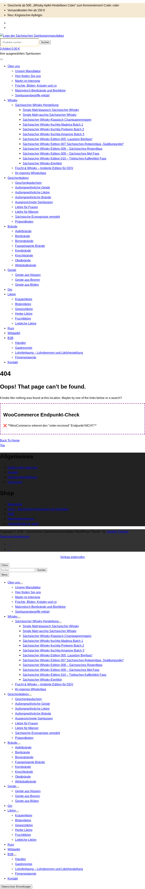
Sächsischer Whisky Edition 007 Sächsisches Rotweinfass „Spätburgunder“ (73, 144)
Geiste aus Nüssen (28, 274)
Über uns (14, 66)
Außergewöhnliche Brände (33, 197)
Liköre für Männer (27, 211)
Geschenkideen (18, 177)
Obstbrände (23, 260)
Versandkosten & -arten (23, 523)
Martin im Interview (27, 80)
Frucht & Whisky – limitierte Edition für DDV (44, 168)
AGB (11, 514)
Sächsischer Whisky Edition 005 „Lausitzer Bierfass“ (58, 139)
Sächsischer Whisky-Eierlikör (42, 163)
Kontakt (13, 362)
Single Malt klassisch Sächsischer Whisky (51, 110)
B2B (10, 338)
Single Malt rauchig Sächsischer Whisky (49, 114)
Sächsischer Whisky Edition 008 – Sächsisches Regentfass (62, 148)
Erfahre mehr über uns (22, 467)
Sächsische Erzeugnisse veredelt (37, 216)
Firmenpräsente (25, 357)
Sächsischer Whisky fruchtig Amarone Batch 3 (53, 134)
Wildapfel (14, 333)
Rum (11, 328)
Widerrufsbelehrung (21, 518)
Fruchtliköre (23, 318)
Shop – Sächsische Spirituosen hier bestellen (38, 509)
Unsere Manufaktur (28, 71)
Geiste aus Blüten (27, 284)
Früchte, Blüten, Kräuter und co (36, 85)
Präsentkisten (24, 221)
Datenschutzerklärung (22, 477)
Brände (12, 226)
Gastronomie (23, 347)
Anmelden (14, 23)
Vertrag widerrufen (72, 557)
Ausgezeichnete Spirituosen (34, 202)
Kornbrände (23, 250)
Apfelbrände (23, 231)
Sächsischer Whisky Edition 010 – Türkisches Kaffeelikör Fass (64, 158)
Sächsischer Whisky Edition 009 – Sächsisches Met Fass (61, 153)
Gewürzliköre (24, 309)
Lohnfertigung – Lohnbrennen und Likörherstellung (49, 352)
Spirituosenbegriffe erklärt (32, 95)
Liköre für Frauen (26, 207)
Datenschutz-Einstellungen (16, 886)
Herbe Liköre (23, 313)
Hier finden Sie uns (28, 76)
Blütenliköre (23, 304)
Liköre (12, 294)
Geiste (12, 270)
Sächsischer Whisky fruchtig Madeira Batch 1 (53, 124)
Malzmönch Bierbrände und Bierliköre (40, 90)
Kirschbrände (24, 255)
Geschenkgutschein (28, 182)
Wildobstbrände (25, 265)
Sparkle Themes (117, 531)
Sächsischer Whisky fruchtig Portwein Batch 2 (53, 129)
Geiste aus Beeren (27, 279)
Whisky (12, 100)
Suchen (45, 42)
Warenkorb (15, 504)
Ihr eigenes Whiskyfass (30, 173)
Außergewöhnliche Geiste (32, 187)
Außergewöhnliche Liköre (32, 192)
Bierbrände (22, 236)
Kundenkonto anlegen (22, 27)
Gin (10, 289)
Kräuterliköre (23, 299)
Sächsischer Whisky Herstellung (37, 105)
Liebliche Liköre (25, 323)
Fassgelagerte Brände (30, 245)
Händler (20, 342)
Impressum (15, 482)
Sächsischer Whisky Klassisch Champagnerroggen (57, 119)
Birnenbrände (24, 241)
